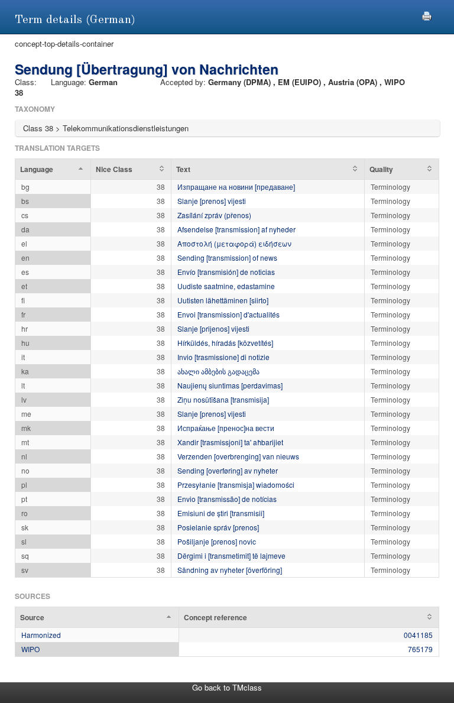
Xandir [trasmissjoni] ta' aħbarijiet (230, 442)
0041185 (418, 635)
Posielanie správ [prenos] (218, 527)
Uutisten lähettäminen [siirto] (222, 300)
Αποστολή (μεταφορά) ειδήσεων (234, 243)
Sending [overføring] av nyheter (227, 470)
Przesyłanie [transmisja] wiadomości (235, 485)
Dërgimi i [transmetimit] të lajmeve (231, 555)
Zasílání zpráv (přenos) (214, 215)
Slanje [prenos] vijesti (211, 201)
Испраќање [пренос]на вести (225, 428)
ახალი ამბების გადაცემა (218, 371)
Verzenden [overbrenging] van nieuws (238, 456)
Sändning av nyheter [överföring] (229, 570)
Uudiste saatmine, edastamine (226, 286)
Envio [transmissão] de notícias (227, 499)
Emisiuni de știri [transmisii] (220, 513)
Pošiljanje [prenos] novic (216, 541)
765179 (420, 649)
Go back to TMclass (227, 687)
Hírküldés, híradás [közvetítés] (225, 343)
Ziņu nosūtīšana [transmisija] (223, 399)
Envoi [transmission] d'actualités (228, 314)
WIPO (30, 649)
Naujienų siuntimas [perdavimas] (230, 385)
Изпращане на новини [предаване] (236, 187)
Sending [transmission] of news (227, 257)
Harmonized (41, 635)
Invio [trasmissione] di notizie (223, 357)
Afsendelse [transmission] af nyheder (236, 229)
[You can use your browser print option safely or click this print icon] (427, 14)
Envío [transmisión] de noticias (226, 272)
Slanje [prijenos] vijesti (213, 328)
